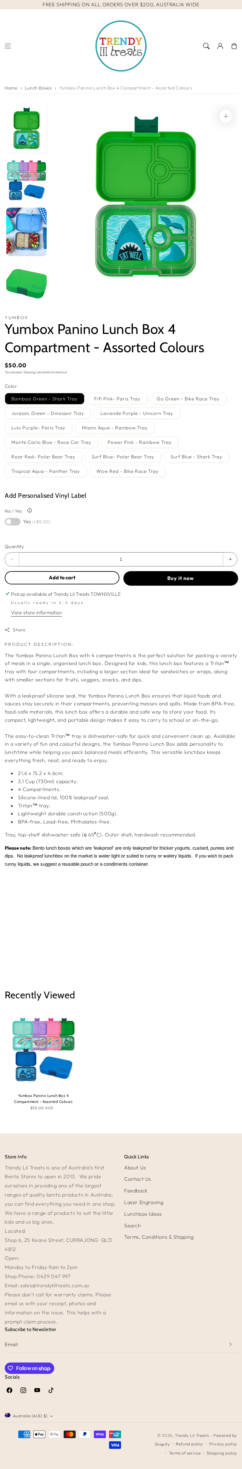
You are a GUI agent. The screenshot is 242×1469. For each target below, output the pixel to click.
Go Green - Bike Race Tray (188, 399)
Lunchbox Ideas (143, 1214)
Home (11, 88)
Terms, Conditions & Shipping (159, 1237)
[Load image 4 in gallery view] (26, 283)
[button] (8, 46)
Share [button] (19, 630)
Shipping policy (222, 1452)
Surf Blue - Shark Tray (196, 457)
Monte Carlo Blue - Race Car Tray (51, 442)
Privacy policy (223, 1443)
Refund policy (189, 1443)
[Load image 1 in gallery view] (26, 128)
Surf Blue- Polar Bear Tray (123, 457)
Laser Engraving (144, 1202)
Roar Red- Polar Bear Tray (43, 457)
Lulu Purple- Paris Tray (38, 428)
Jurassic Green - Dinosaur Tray (47, 413)
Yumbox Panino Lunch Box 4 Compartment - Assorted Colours (126, 88)
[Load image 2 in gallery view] (26, 180)
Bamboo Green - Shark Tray (44, 399)
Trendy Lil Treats (192, 1435)
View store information (36, 612)
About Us (135, 1167)
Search (132, 1225)
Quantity (14, 546)
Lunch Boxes (38, 88)
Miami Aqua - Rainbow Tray (115, 428)
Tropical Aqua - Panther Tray (45, 471)
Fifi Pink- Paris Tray (117, 399)
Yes (36, 521)
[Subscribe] (230, 1344)
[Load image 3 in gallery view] (26, 232)
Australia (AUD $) (30, 1415)
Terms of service (185, 1452)
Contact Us (137, 1179)
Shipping (29, 372)
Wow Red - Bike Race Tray (127, 471)
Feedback (136, 1190)
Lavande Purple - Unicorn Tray (137, 413)
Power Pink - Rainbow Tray (140, 442)
